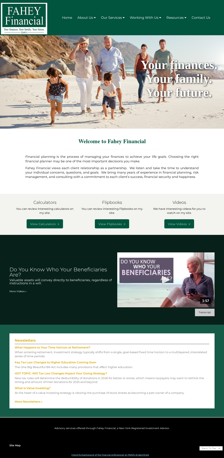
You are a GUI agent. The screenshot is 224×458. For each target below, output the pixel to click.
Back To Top (209, 448)
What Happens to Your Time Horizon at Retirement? (52, 347)
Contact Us (201, 18)
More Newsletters (29, 401)
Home (67, 18)
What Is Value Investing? (32, 388)
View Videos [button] (177, 224)
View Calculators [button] (43, 224)
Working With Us (144, 18)
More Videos (18, 291)
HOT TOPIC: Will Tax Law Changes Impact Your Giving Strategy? (61, 373)
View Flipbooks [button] (110, 224)
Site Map (15, 445)
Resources (175, 18)
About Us (85, 18)
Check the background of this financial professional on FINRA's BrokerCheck (110, 455)
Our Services (111, 18)
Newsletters (25, 340)
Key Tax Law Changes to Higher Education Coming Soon (55, 362)
